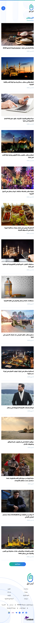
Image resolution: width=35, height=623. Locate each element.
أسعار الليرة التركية (9, 599)
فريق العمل (22, 608)
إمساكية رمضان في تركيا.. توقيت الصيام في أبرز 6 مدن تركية (18, 372)
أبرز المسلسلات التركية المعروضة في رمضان (20, 408)
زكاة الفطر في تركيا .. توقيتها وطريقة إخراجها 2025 (18, 48)
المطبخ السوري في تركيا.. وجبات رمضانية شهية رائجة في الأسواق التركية (19, 229)
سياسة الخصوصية (11, 608)
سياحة (26, 592)
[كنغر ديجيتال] (17, 618)
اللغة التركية (26, 596)
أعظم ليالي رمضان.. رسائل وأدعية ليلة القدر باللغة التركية (19, 83)
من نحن (11, 605)
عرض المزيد (17, 564)
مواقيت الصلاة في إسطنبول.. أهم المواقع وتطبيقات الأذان (21, 443)
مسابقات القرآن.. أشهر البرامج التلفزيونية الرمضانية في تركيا (18, 265)
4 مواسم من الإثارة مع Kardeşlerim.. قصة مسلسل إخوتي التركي (18, 516)
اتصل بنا (4, 605)
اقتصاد (9, 596)
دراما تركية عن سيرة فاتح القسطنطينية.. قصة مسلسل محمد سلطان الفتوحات (20, 479)
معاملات (26, 589)
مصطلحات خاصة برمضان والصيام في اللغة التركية (19, 301)
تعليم (9, 589)
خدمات (9, 592)
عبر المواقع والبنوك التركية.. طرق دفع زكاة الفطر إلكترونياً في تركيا (19, 120)
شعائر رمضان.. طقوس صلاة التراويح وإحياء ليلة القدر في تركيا (18, 156)
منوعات (26, 599)
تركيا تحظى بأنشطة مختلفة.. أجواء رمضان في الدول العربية (18, 192)
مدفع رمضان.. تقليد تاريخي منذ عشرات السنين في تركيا (18, 336)
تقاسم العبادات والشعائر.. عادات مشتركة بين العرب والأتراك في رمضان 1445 (18, 552)
